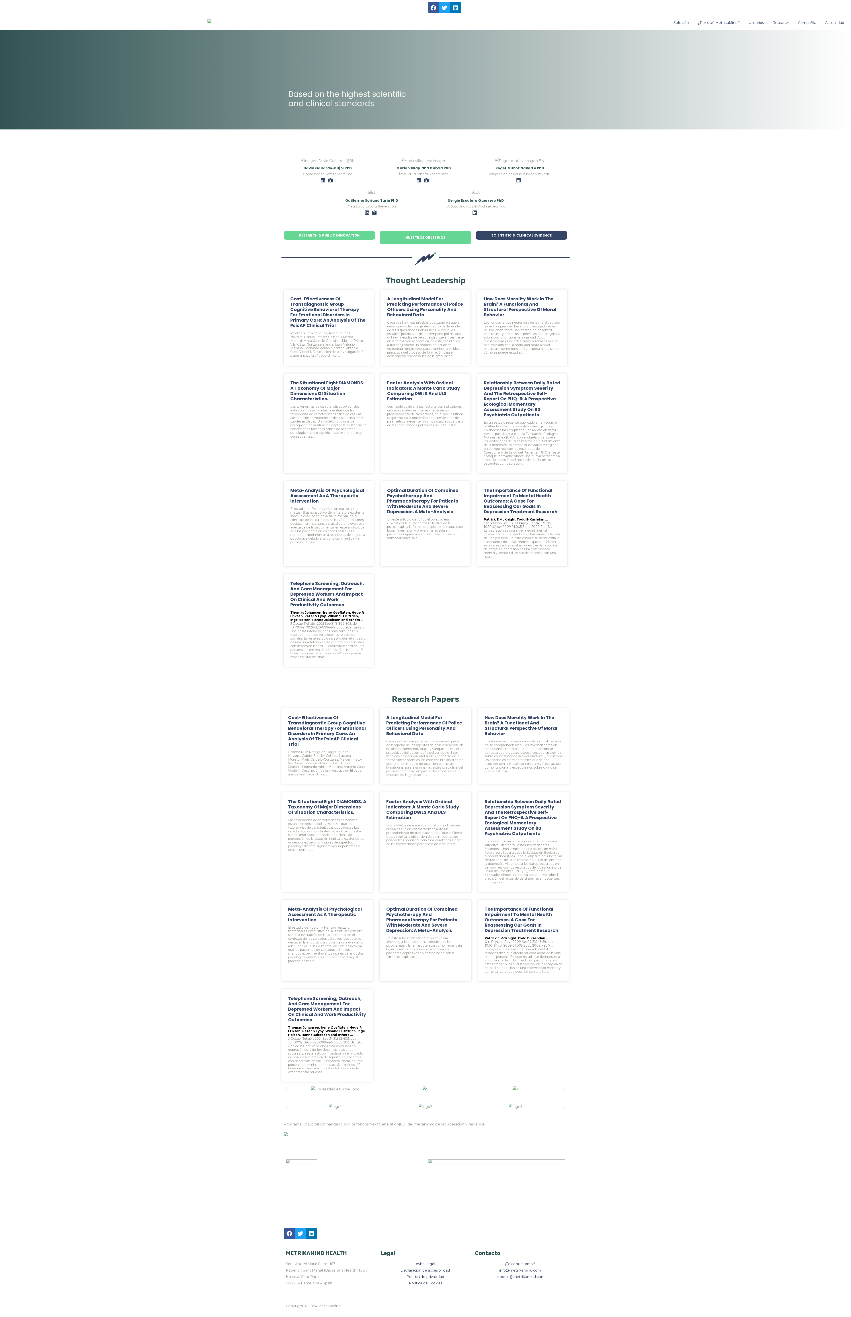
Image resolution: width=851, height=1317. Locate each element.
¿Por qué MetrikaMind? (719, 23)
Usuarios (756, 23)
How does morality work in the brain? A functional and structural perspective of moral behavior (520, 307)
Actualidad (834, 23)
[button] (286, 1089)
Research (781, 23)
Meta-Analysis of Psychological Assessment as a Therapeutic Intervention (327, 495)
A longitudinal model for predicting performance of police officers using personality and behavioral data (425, 307)
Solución (681, 23)
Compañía (807, 23)
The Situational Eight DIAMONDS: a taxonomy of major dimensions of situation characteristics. (327, 391)
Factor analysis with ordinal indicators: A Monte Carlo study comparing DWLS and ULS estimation (423, 391)
